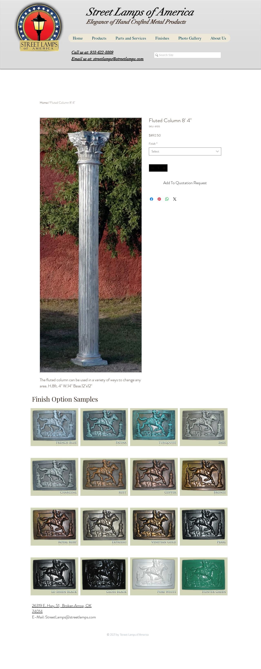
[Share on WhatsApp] (167, 199)
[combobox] (185, 151)
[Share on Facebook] (151, 199)
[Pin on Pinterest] (159, 199)
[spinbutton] (158, 168)
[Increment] (164, 168)
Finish (153, 144)
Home (44, 102)
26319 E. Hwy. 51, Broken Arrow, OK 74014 (62, 608)
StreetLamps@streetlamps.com (70, 617)
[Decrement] (152, 168)
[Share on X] (174, 199)
